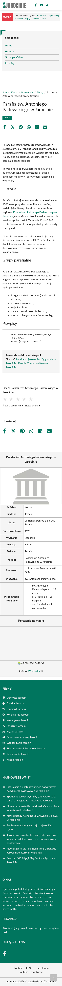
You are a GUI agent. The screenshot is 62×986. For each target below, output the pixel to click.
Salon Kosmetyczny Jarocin (22, 737)
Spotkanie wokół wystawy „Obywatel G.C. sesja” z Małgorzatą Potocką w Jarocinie (31, 798)
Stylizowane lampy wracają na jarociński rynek (30, 827)
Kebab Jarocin (15, 759)
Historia (9, 51)
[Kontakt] (41, 5)
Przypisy (9, 63)
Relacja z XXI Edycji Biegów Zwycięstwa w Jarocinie (31, 860)
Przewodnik (27, 93)
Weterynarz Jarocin (18, 720)
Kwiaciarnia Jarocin (18, 714)
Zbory (40, 93)
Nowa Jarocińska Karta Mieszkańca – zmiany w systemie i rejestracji (33, 808)
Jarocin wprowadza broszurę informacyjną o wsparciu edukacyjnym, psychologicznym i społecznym (32, 839)
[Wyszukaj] (47, 5)
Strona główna (9, 93)
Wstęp (8, 45)
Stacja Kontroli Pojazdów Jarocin (26, 748)
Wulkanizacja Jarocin (19, 743)
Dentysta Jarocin (16, 697)
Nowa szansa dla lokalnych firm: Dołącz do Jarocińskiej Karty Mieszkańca (31, 850)
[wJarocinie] (14, 5)
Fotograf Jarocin (16, 726)
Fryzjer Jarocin (15, 731)
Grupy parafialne (14, 57)
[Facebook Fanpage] (35, 5)
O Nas (29, 968)
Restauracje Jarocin (18, 754)
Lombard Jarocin (16, 709)
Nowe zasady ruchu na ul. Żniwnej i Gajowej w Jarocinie (32, 818)
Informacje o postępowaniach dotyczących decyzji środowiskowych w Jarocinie (31, 789)
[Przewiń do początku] (53, 977)
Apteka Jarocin (15, 703)
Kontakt (18, 968)
